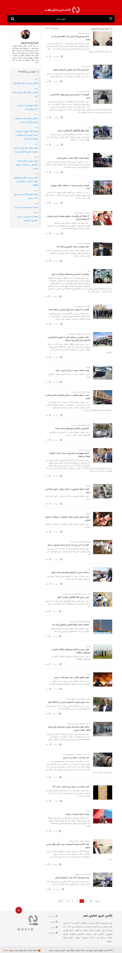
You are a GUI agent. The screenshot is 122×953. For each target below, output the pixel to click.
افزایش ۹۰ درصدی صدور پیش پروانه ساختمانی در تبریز (70, 96)
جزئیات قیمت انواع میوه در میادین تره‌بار (73, 158)
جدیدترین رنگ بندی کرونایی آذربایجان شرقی (71, 69)
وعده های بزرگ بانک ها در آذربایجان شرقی (72, 877)
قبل (91, 901)
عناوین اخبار (60, 19)
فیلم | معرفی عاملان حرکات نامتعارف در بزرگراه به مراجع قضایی (68, 518)
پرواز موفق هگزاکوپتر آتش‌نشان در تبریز (73, 130)
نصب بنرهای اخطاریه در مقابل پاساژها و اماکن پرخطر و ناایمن (68, 397)
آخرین (60, 901)
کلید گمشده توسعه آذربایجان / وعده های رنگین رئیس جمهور (68, 846)
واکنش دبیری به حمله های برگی (25, 83)
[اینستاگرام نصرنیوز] (31, 929)
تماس (53, 927)
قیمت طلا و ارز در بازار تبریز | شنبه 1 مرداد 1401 (70, 786)
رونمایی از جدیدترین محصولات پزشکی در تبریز (70, 274)
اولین (97, 901)
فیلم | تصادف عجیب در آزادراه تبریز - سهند (72, 370)
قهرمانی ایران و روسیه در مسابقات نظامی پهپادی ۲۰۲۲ (70, 187)
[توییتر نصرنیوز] (25, 929)
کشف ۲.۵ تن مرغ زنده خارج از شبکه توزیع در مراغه (68, 545)
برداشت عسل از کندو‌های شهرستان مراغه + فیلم (70, 572)
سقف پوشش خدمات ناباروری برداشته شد (72, 246)
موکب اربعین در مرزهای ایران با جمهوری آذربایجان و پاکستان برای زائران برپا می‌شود (69, 339)
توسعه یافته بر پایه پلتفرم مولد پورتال (23, 950)
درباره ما (51, 916)
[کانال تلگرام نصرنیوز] (22, 929)
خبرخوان (52, 932)
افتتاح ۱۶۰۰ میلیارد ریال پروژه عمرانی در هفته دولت (68, 309)
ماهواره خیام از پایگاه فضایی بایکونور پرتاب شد (70, 624)
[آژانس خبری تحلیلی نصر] (62, 9)
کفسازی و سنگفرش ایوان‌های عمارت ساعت (72, 428)
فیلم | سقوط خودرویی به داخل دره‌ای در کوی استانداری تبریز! (68, 491)
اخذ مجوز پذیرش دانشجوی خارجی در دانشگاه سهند (68, 702)
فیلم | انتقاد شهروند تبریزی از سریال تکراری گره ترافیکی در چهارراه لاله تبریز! (26, 135)
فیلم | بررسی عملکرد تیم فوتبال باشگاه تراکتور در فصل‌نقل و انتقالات (70, 651)
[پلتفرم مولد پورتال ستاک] (38, 950)
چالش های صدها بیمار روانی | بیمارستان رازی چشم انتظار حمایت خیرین (69, 728)
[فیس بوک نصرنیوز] (29, 929)
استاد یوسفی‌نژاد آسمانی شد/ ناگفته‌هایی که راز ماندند (71, 38)
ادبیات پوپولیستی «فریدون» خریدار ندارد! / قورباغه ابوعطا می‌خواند (69, 455)
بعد (67, 901)
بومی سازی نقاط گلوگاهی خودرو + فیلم (73, 597)
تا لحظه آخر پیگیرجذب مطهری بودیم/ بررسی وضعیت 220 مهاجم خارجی (68, 218)
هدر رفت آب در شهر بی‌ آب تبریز (76, 757)
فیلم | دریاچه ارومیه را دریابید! (77, 814)
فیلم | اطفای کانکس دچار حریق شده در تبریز (71, 677)
